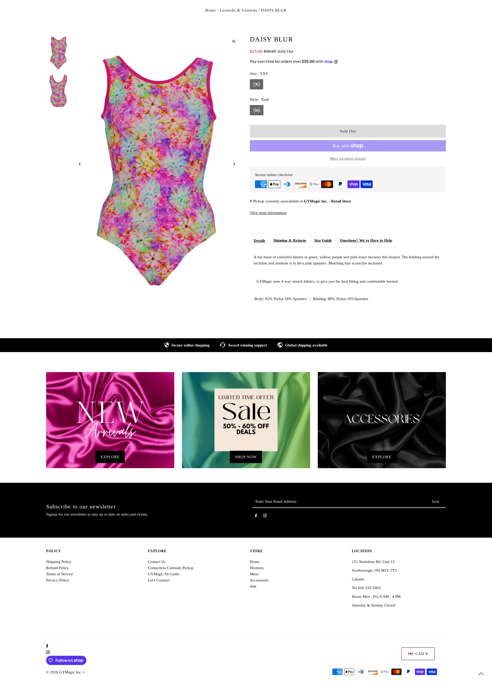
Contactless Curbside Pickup (170, 568)
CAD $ (421, 654)
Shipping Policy (58, 562)
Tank (257, 110)
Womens (257, 568)
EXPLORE (110, 457)
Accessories (259, 580)
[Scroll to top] (481, 673)
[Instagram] (265, 517)
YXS (256, 84)
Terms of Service (59, 574)
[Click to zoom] (234, 41)
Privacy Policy (57, 580)
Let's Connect (159, 580)
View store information (268, 213)
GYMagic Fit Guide (163, 574)
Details (259, 241)
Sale (253, 586)
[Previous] (80, 164)
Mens (254, 574)
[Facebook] (256, 517)
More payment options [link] (348, 158)
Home (210, 10)
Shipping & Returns (289, 240)
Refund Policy (57, 568)
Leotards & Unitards (238, 10)
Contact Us (157, 562)
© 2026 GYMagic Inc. (64, 672)
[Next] (234, 164)
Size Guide (323, 240)
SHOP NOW (246, 457)
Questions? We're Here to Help (366, 240)
